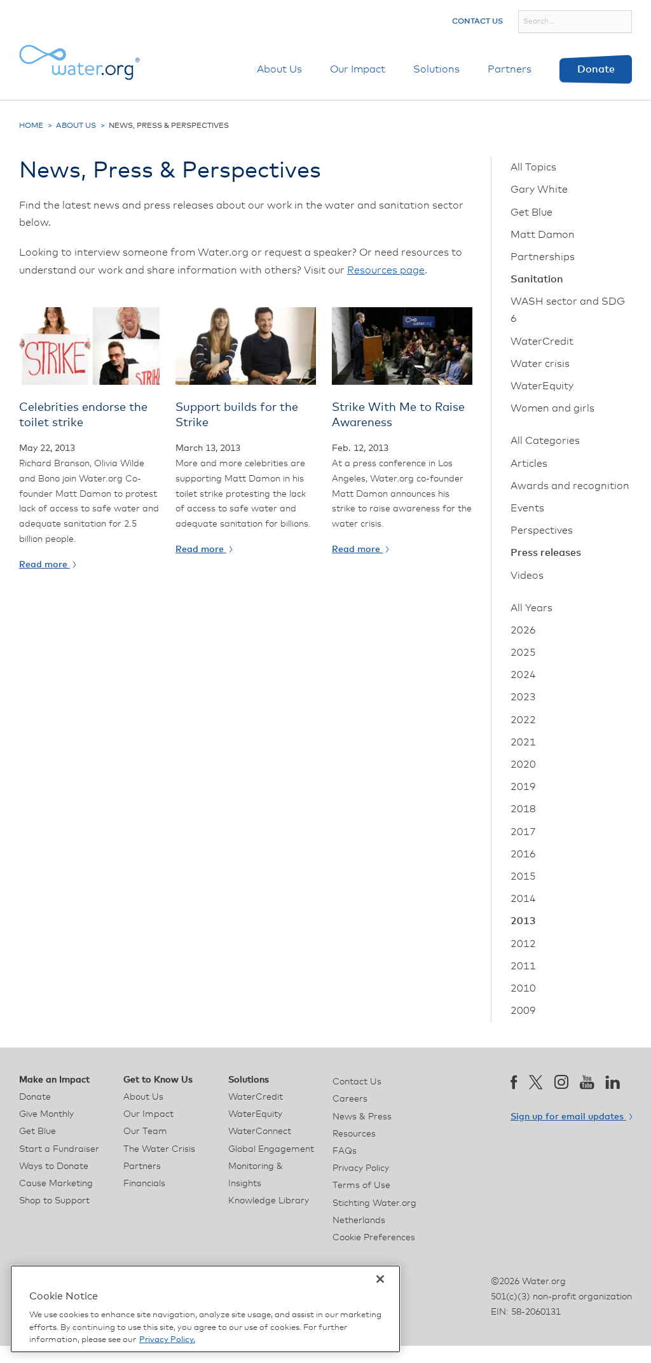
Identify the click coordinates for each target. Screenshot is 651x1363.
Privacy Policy (360, 1168)
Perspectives (542, 530)
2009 (523, 1011)
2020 (523, 764)
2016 (523, 854)
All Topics (533, 167)
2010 (523, 988)
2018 (523, 809)
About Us (279, 69)
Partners (509, 69)
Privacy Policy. (167, 1340)
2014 (523, 899)
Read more (44, 564)
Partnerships (543, 257)
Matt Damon (543, 235)
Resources (354, 1134)
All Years (531, 608)
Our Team (145, 1131)
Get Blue (531, 212)
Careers (349, 1099)
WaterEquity (542, 386)
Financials (144, 1183)
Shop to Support (54, 1200)
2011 (523, 966)
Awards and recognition (570, 486)
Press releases (546, 553)
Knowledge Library (268, 1200)
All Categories (545, 441)
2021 (523, 742)
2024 (523, 675)
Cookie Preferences (373, 1237)
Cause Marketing (56, 1183)
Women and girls (552, 408)
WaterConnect (259, 1131)
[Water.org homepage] (79, 62)
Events (527, 508)
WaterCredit (542, 341)
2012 (523, 944)
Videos (527, 576)
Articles (529, 464)
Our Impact (357, 69)
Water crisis (540, 364)
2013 (523, 921)
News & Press (362, 1116)
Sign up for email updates (568, 1116)
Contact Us (477, 21)
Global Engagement (271, 1149)
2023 (523, 697)
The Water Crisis (159, 1149)
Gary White (539, 189)
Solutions (436, 69)
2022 (523, 720)
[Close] (380, 1279)
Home (31, 126)
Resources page (386, 270)
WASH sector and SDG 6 (568, 310)
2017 (523, 832)
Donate (596, 69)
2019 (523, 787)
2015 (523, 876)
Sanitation (537, 279)
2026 (523, 630)
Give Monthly (46, 1114)
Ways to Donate (53, 1166)
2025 (523, 652)
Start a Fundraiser (59, 1149)
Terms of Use (361, 1185)
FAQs (344, 1151)
